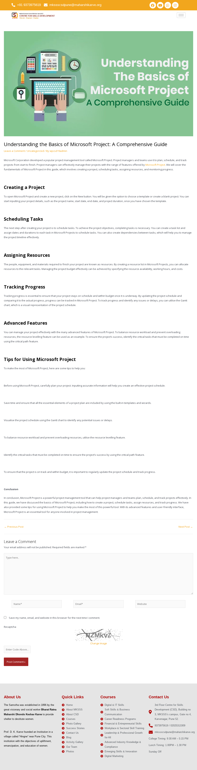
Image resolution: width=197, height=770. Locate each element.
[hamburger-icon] (181, 15)
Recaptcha (10, 627)
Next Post (186, 527)
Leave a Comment (14, 151)
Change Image (98, 643)
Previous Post (13, 527)
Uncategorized (35, 151)
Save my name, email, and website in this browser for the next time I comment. (54, 617)
